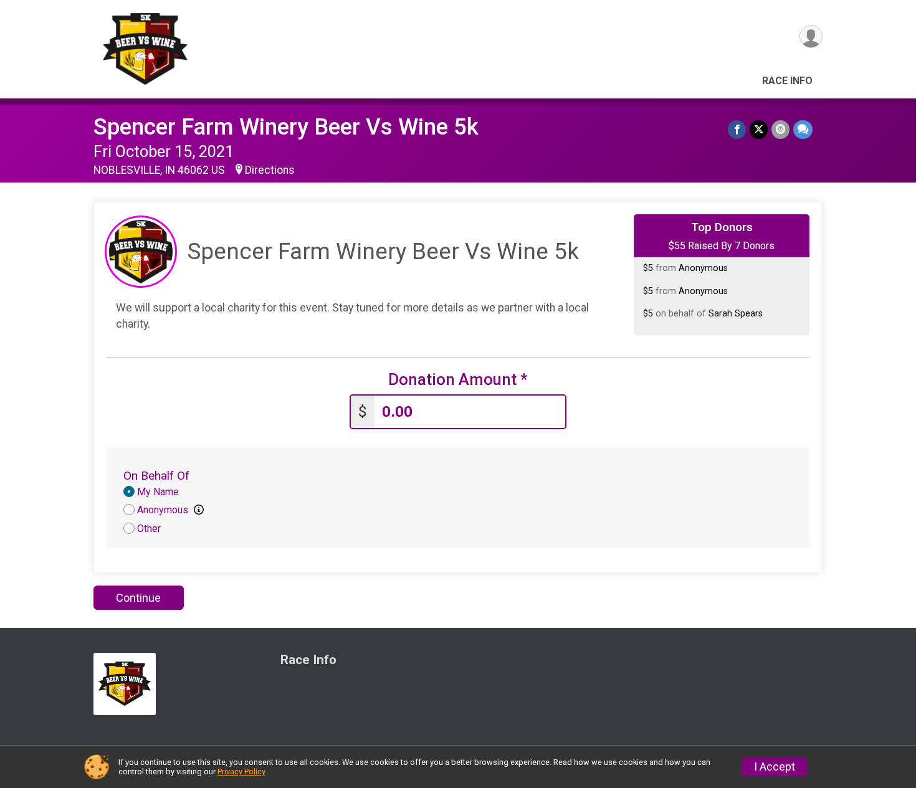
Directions (270, 170)
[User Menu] (811, 36)
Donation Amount (458, 380)
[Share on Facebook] (737, 129)
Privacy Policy (241, 771)
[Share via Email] (780, 129)
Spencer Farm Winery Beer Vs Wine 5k (286, 126)
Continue (138, 597)
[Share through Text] (803, 129)
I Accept (774, 767)
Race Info (787, 81)
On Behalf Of (156, 475)
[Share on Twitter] (759, 129)
